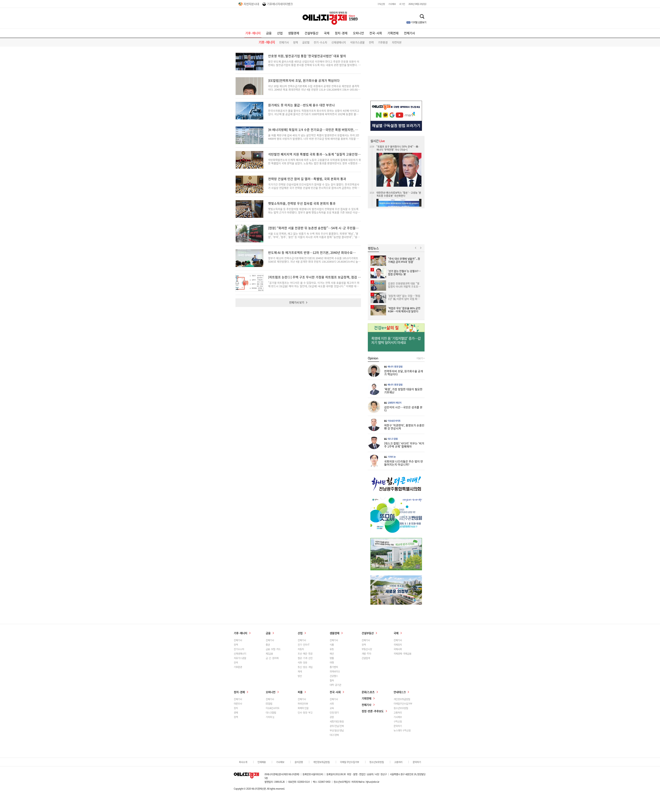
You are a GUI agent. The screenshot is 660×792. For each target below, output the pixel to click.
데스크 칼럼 (393, 438)
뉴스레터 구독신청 (402, 730)
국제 (326, 33)
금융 (269, 33)
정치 (236, 708)
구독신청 (381, 4)
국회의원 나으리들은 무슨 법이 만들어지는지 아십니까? (403, 463)
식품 (332, 644)
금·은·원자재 (272, 658)
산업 (280, 33)
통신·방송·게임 (305, 667)
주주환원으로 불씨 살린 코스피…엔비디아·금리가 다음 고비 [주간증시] (398, 188)
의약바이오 (335, 671)
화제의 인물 (303, 708)
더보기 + (421, 358)
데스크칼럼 (271, 712)
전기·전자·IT (303, 644)
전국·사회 (375, 33)
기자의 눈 (392, 456)
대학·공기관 (335, 684)
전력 (371, 42)
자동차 (301, 649)
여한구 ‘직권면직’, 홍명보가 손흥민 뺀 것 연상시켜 (404, 427)
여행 (332, 662)
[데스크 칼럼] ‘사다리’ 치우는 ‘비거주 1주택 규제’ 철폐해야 (404, 445)
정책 (295, 42)
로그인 (402, 4)
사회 (332, 703)
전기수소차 (239, 649)
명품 (332, 658)
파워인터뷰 (303, 703)
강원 (332, 717)
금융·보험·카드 (273, 649)
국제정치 (398, 644)
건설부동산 (311, 33)
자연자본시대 (251, 4)
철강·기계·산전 (305, 658)
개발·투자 (366, 653)
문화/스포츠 (368, 692)
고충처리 (398, 712)
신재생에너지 (338, 42)
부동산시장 (367, 649)
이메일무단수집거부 (403, 703)
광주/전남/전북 (337, 726)
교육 (332, 708)
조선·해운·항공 (305, 653)
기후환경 (383, 42)
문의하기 (398, 726)
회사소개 (243, 762)
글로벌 (305, 42)
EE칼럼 (269, 703)
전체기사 (409, 33)
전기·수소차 (320, 42)
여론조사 (238, 703)
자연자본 (397, 42)
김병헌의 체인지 (394, 402)
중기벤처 (334, 667)
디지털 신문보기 (418, 22)
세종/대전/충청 (337, 721)
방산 (300, 676)
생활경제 (293, 33)
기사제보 (392, 4)
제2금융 (269, 653)
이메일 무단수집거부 (349, 762)
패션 (332, 653)
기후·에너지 (253, 33)
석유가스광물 (357, 42)
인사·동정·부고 (305, 712)
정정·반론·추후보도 (373, 711)
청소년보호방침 (401, 708)
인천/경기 (334, 712)
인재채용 (261, 762)
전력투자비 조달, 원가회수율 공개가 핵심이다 (403, 373)
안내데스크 (400, 692)
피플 (300, 692)
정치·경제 (341, 33)
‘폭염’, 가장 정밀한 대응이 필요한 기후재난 (403, 391)
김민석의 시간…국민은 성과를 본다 (403, 409)
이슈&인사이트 (394, 420)
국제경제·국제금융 (402, 653)
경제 (236, 712)
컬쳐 (332, 680)
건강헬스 (334, 676)
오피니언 (358, 33)
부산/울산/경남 (337, 730)
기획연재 (392, 33)
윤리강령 (299, 762)
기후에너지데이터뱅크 (280, 4)
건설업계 (366, 658)
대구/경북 (334, 734)
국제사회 (398, 649)
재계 (300, 671)
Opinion (373, 358)
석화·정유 (302, 662)
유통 (332, 649)
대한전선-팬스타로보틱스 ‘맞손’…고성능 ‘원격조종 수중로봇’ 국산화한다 (398, 146)
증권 (268, 644)
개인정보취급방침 (402, 699)
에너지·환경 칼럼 (395, 366)
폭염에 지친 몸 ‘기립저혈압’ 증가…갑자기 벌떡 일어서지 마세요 (396, 340)
